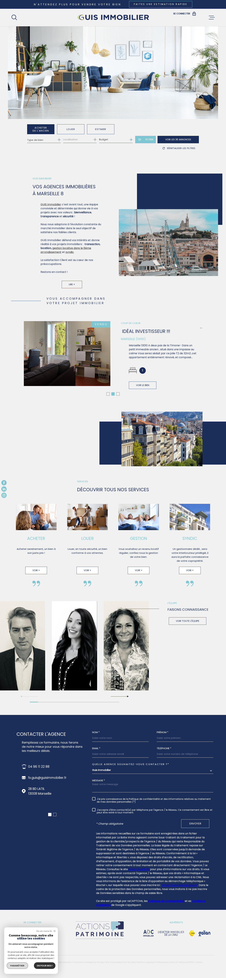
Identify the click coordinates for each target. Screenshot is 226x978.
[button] (108, 394)
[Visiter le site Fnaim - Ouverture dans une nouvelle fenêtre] (192, 933)
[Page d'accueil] (113, 17)
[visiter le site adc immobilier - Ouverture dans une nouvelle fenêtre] (148, 933)
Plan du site (129, 962)
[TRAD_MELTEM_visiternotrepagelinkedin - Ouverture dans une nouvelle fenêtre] (4, 489)
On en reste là (44, 931)
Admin (172, 962)
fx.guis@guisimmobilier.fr (47, 777)
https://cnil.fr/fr (139, 869)
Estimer (100, 129)
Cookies (198, 962)
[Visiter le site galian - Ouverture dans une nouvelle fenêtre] (204, 933)
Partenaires (161, 962)
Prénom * (162, 732)
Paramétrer (17, 965)
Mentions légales (145, 962)
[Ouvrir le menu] (212, 18)
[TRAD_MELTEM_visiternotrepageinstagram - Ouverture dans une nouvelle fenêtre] (4, 495)
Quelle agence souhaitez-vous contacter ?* (130, 764)
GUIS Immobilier (51, 204)
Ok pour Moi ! (45, 965)
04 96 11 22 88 (38, 766)
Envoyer (195, 823)
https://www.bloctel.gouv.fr (180, 885)
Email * (96, 748)
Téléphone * (164, 748)
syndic (70, 252)
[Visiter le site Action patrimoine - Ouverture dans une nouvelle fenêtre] (99, 939)
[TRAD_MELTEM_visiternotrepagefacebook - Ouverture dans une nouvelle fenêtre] (4, 482)
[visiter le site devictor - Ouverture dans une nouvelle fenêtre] (171, 933)
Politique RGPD (185, 962)
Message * (98, 780)
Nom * (96, 732)
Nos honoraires (113, 962)
